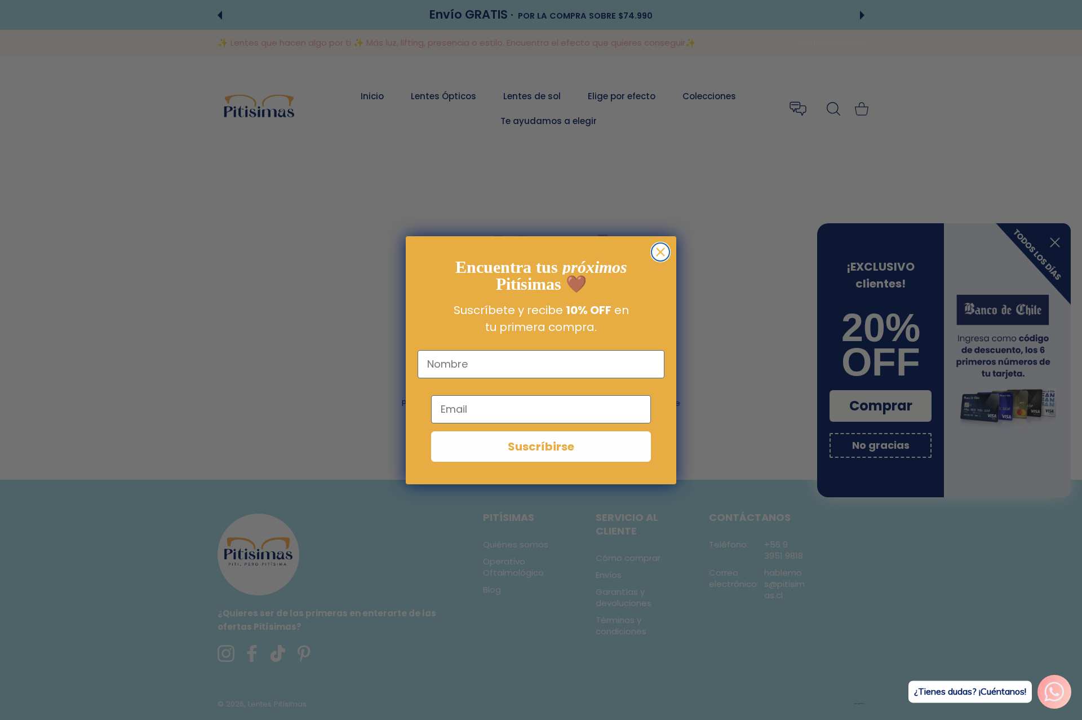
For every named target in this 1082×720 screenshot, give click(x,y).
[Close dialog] (660, 252)
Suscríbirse (541, 446)
